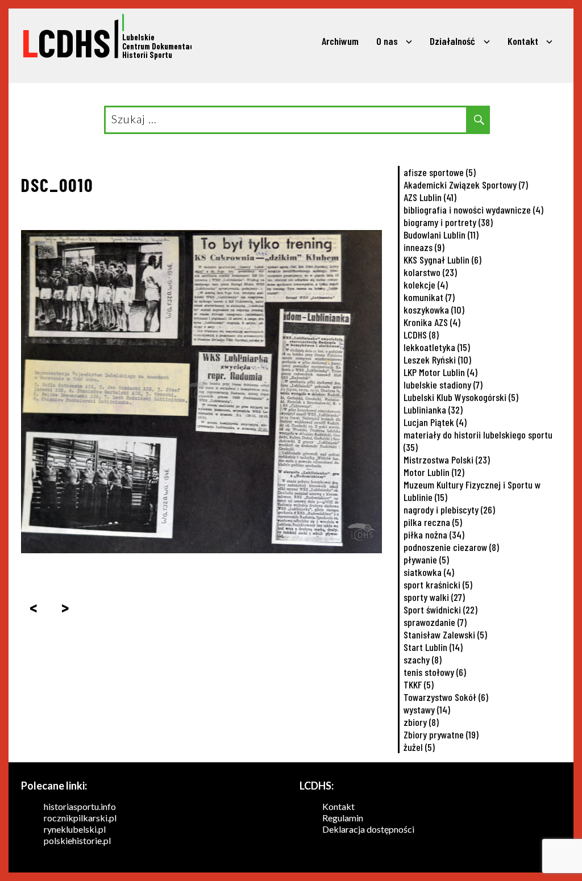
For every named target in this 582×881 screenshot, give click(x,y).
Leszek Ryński (437, 359)
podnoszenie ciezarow (451, 547)
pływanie (426, 559)
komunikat (429, 297)
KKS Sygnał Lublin (442, 259)
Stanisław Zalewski (445, 634)
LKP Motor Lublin (440, 372)
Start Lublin (433, 647)
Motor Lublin (434, 472)
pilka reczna (433, 522)
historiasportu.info (80, 806)
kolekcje (426, 284)
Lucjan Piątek (435, 422)
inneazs (424, 247)
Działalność (452, 41)
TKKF (419, 684)
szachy (423, 659)
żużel (419, 747)
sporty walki (434, 597)
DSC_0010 (57, 184)
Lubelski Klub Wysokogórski (461, 397)
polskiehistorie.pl (77, 840)
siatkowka (429, 572)
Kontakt (523, 41)
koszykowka (434, 309)
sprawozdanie (435, 622)
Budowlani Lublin (441, 234)
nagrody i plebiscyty (449, 509)
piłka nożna (434, 534)
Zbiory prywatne (441, 734)
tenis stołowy (435, 672)
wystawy (427, 709)
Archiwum (340, 41)
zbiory (421, 722)
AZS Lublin (430, 197)
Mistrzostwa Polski (447, 459)
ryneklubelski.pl (75, 829)
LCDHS (421, 334)
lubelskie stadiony (443, 384)
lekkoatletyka (437, 347)
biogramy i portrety (448, 222)
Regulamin (342, 817)
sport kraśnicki (438, 584)
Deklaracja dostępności (368, 829)
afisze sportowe (440, 172)
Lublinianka (433, 409)
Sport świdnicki (440, 609)
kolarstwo (430, 272)
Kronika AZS (432, 322)
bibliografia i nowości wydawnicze (473, 209)
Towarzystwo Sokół (446, 697)
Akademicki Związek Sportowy (466, 184)
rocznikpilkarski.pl (80, 817)
